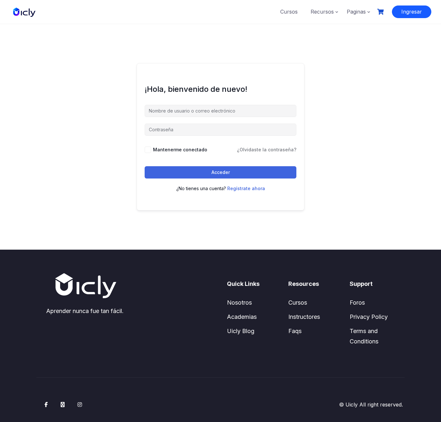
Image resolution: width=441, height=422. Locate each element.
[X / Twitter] (63, 404)
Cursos (289, 11)
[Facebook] (46, 404)
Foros (357, 302)
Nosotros (239, 302)
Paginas (356, 11)
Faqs (295, 331)
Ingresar (411, 11)
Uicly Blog (240, 331)
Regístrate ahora (246, 188)
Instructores (304, 316)
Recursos (322, 11)
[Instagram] (79, 404)
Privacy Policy (369, 316)
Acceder (220, 172)
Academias (242, 316)
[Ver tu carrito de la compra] (381, 12)
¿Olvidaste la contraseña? (266, 149)
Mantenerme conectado (180, 149)
